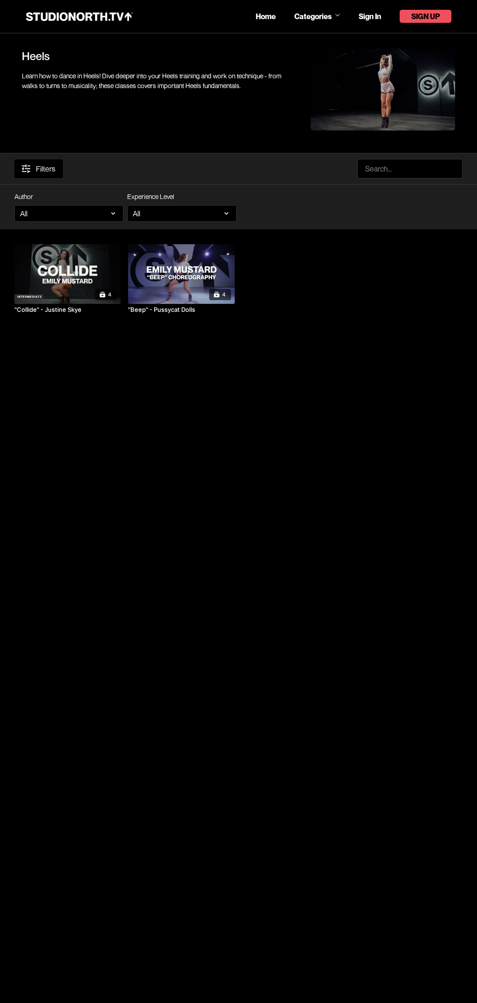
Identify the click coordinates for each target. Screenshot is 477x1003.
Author (23, 196)
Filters (45, 168)
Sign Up (425, 16)
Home (266, 16)
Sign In (370, 16)
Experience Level (150, 196)
